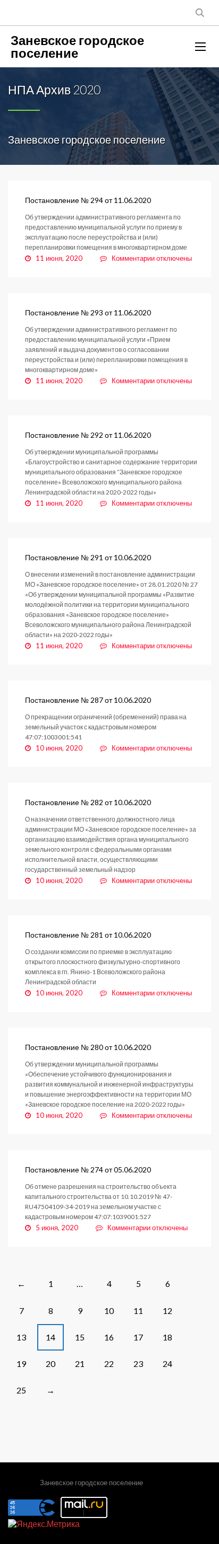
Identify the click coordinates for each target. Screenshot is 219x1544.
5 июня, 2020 (57, 1227)
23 (138, 1363)
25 (21, 1390)
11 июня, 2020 (59, 258)
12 (167, 1310)
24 (167, 1363)
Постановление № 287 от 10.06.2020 (88, 699)
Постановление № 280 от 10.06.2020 (88, 1047)
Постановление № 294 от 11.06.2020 (88, 200)
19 (21, 1363)
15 (80, 1337)
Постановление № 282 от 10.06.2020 (88, 802)
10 (109, 1310)
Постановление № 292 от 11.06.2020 (88, 434)
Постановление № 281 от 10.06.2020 (88, 934)
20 (50, 1363)
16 (109, 1337)
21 (80, 1363)
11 (138, 1310)
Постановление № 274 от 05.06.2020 (88, 1169)
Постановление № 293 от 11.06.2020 (88, 312)
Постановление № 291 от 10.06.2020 (88, 557)
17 (138, 1337)
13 (21, 1337)
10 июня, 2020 (59, 748)
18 (167, 1337)
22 (109, 1363)
